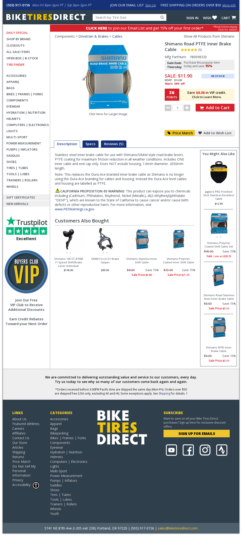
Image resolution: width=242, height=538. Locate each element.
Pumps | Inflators (22, 149)
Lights (12, 131)
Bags (10, 88)
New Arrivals (17, 204)
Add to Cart (217, 107)
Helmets (13, 119)
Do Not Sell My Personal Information (24, 470)
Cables (117, 36)
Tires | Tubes (17, 168)
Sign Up (150, 5)
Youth (54, 513)
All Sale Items (18, 52)
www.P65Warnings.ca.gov (74, 209)
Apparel (13, 82)
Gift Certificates (20, 197)
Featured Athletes (25, 423)
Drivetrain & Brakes (93, 36)
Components (17, 100)
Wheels (12, 186)
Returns (18, 457)
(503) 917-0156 (18, 5)
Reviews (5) (113, 143)
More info (229, 5)
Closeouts (15, 45)
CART (225, 18)
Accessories (16, 76)
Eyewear (13, 106)
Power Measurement (23, 143)
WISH (207, 18)
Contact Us (20, 438)
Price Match (182, 132)
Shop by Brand (18, 39)
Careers (18, 428)
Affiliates (19, 433)
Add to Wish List (217, 132)
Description (67, 143)
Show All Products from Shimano (209, 36)
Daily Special (17, 32)
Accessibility (21, 484)
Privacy (17, 480)
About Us (19, 419)
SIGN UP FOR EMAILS (196, 433)
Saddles (13, 155)
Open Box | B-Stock (22, 58)
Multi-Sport (17, 137)
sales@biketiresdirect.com (178, 528)
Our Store (19, 442)
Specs (90, 143)
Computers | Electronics (27, 125)
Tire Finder (15, 64)
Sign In (192, 18)
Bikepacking (59, 433)
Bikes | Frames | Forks (24, 94)
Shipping (164, 393)
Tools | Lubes (18, 174)
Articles (17, 447)
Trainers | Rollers (22, 180)
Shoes (11, 162)
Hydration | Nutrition (25, 112)
